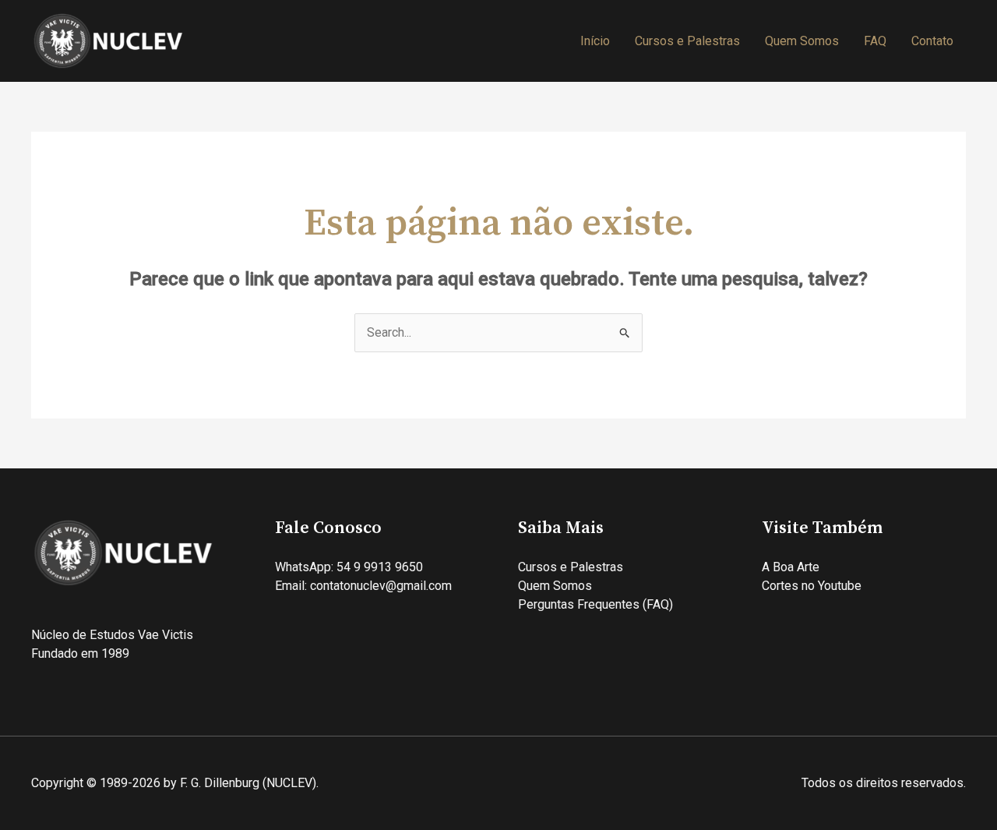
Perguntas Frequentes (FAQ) (595, 604)
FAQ (875, 41)
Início (595, 41)
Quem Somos (802, 41)
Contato (932, 41)
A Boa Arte (790, 567)
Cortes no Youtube (811, 585)
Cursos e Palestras (687, 41)
